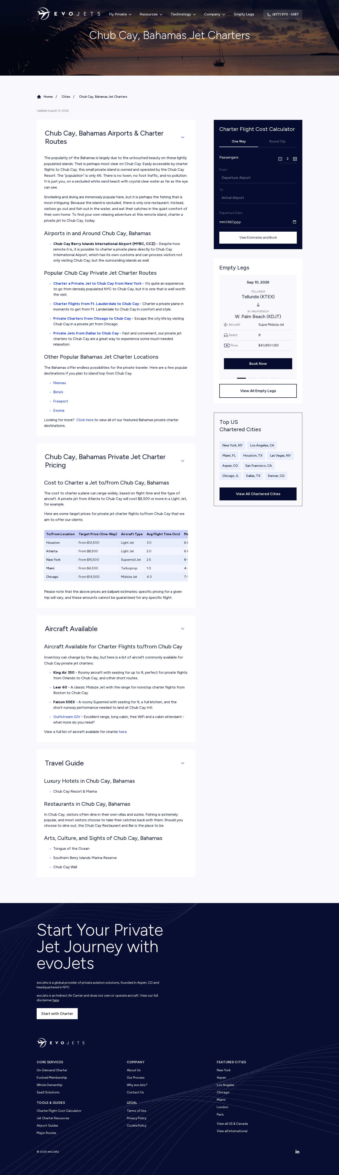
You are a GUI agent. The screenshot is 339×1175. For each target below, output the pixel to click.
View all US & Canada (232, 1124)
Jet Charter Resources (53, 1118)
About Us (134, 1070)
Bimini (58, 392)
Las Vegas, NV (280, 456)
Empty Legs (244, 14)
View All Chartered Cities (258, 494)
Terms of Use (136, 1111)
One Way (239, 141)
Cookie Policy (136, 1126)
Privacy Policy (136, 1118)
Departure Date (230, 213)
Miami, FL (229, 456)
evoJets (53, 1152)
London (222, 1107)
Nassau (59, 383)
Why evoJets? (137, 1085)
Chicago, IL (230, 476)
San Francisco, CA (258, 466)
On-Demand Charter (52, 1070)
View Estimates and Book (258, 237)
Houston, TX (252, 456)
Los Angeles (225, 1085)
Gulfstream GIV (66, 716)
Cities (66, 97)
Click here (84, 420)
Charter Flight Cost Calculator (59, 1111)
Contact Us (135, 1092)
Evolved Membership (52, 1078)
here (123, 731)
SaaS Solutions (48, 1092)
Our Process (136, 1078)
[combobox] (222, 177)
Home (48, 97)
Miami (221, 1100)
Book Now (258, 363)
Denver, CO (276, 476)
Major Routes (46, 1133)
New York (224, 1070)
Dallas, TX (253, 476)
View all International (232, 1131)
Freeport (60, 401)
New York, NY (232, 445)
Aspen (221, 1078)
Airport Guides (47, 1126)
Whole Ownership (49, 1085)
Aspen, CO (230, 466)
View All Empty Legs (258, 391)
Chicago (223, 1092)
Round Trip (277, 141)
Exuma (58, 410)
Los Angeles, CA (262, 445)
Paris (220, 1114)
